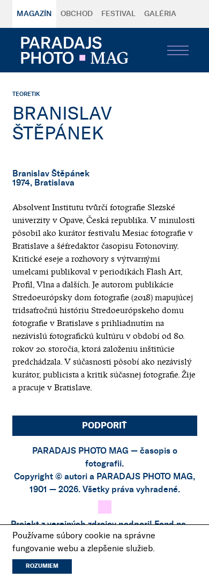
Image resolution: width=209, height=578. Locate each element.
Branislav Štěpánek (50, 173)
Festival (118, 14)
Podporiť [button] (104, 425)
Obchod (77, 14)
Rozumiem (42, 566)
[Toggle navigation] (178, 50)
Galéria (160, 14)
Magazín (34, 14)
